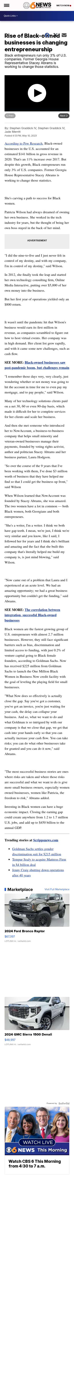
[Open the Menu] (6, 5)
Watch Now (63, 5)
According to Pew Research (24, 143)
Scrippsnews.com (45, 840)
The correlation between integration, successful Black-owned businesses (32, 615)
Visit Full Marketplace (57, 889)
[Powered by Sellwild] (63, 1103)
